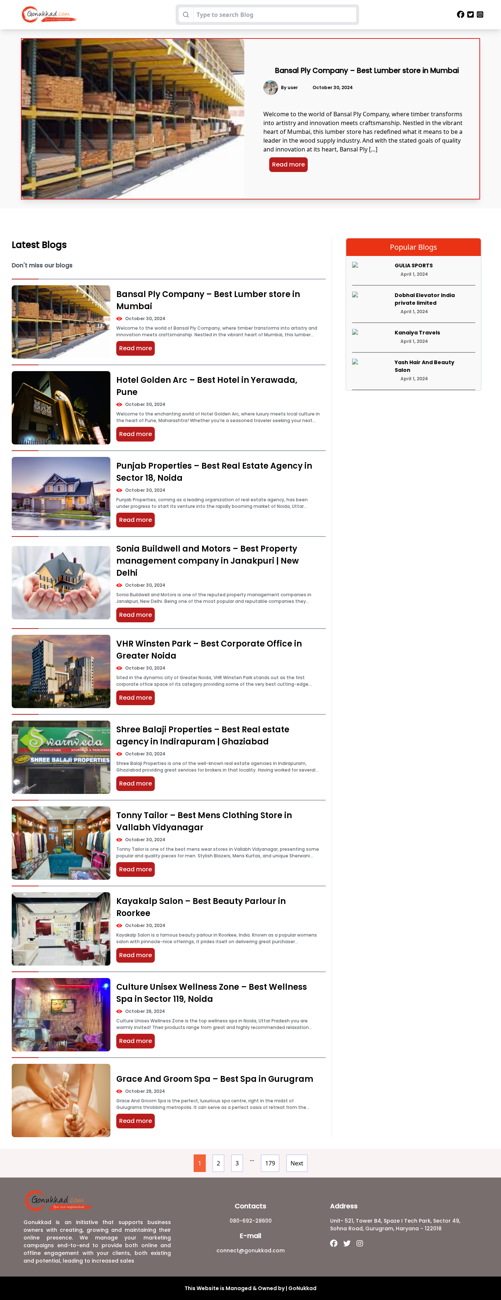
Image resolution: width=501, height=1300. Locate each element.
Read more (288, 164)
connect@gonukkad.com (250, 1250)
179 (270, 1163)
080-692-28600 (251, 1220)
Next (296, 1163)
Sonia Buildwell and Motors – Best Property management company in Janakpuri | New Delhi (207, 561)
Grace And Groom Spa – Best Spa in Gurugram (214, 1079)
